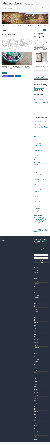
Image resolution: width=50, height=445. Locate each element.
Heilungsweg (17, 43)
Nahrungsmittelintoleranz (39, 228)
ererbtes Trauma (19, 41)
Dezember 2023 (36, 295)
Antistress (21, 39)
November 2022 (36, 311)
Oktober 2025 (36, 272)
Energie (11, 41)
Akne (37, 217)
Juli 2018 (35, 384)
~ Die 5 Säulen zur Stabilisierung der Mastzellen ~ (26, 25)
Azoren (35, 147)
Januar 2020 (36, 358)
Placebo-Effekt (25, 46)
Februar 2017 (36, 411)
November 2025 (36, 270)
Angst (18, 39)
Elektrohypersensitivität (7, 41)
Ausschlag (39, 218)
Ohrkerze (9, 46)
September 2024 (36, 286)
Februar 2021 (36, 339)
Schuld (9, 48)
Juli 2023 (35, 300)
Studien (28, 48)
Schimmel (35, 204)
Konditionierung (7, 44)
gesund (35, 222)
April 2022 (35, 319)
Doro (3, 36)
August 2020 (36, 348)
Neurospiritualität (37, 189)
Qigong (10, 47)
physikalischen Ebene (19, 46)
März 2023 (35, 306)
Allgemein (8, 36)
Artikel (9, 25)
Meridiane (3, 45)
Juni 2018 (35, 386)
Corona (35, 155)
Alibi (16, 39)
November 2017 (36, 397)
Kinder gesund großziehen (38, 182)
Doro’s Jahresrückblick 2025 (39, 110)
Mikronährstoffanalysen (10, 45)
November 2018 (36, 378)
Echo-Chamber (30, 40)
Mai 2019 (35, 369)
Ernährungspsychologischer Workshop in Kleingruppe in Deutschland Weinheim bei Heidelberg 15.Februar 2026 (41, 102)
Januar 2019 (36, 375)
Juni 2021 (35, 333)
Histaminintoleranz (39, 225)
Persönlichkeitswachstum (38, 193)
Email (35, 73)
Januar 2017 (36, 412)
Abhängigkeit (11, 39)
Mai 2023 (35, 303)
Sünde (29, 48)
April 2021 (35, 336)
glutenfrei (39, 222)
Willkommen (4, 25)
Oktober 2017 (36, 398)
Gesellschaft (16, 42)
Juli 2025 (35, 275)
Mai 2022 (35, 317)
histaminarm (40, 223)
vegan (38, 231)
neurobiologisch (22, 45)
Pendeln (12, 46)
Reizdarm (39, 230)
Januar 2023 (36, 309)
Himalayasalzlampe (22, 43)
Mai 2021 (35, 334)
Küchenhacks (37, 201)
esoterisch (5, 42)
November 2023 (36, 297)
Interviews (36, 181)
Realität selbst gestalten (21, 47)
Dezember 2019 (36, 359)
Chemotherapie (15, 40)
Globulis (6, 43)
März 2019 (35, 372)
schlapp (7, 48)
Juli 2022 (35, 314)
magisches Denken (26, 44)
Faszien (8, 42)
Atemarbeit (27, 39)
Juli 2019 (35, 367)
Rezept (42, 230)
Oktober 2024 (36, 284)
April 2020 (35, 353)
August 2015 (36, 439)
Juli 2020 (35, 350)
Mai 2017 (35, 406)
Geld (11, 42)
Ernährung (26, 41)
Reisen (35, 194)
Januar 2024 (36, 294)
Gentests (14, 42)
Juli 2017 (35, 403)
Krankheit (12, 44)
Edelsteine (3, 41)
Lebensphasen (16, 44)
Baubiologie (36, 148)
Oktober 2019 (36, 362)
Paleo (44, 229)
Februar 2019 (36, 373)
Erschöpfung (42, 221)
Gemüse (46, 221)
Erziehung (29, 41)
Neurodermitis (37, 175)
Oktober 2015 (36, 436)
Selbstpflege (11, 48)
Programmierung (6, 47)
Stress (35, 231)
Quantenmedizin (13, 47)
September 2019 (36, 364)
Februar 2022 (36, 322)
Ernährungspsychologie (38, 162)
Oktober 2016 (36, 417)
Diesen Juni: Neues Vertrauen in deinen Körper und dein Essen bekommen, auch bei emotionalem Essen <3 (41, 98)
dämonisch (26, 40)
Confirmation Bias (20, 40)
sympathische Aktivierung (8, 49)
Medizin (30, 44)
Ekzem (39, 220)
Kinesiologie (3, 44)
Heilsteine (12, 43)
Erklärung (23, 41)
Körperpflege (37, 174)
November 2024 (36, 283)
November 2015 (36, 434)
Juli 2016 (35, 422)
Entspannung (42, 220)
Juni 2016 (35, 423)
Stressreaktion (24, 48)
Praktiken (3, 47)
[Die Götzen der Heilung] (17, 52)
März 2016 (35, 428)
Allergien (35, 138)
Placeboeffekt (29, 46)
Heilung (15, 43)
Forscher (10, 42)
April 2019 (35, 370)
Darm (35, 157)
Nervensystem (36, 188)
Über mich (13, 25)
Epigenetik (36, 159)
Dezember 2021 (36, 325)
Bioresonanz (11, 40)
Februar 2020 (36, 356)
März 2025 (35, 280)
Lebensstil (3, 37)
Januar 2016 (36, 431)
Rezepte (35, 196)
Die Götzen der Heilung (8, 34)
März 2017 (35, 409)
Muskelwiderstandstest (17, 45)
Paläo (47, 229)
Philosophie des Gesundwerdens (15, 3)
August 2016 (36, 420)
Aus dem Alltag (13, 36)
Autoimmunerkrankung (38, 219)
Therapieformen (16, 49)
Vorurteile (3, 50)
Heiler (8, 43)
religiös (27, 47)
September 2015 (36, 437)
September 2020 (36, 347)
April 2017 (35, 408)
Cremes (23, 40)
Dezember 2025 (36, 269)
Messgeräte (5, 45)
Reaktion (17, 47)
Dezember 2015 (36, 433)
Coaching (26, 36)
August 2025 (36, 273)
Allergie (40, 217)
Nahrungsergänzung (37, 186)
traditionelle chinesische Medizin (22, 49)
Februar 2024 (36, 292)
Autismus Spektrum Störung (39, 170)
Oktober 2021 (36, 328)
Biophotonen (8, 40)
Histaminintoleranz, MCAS (40, 25)
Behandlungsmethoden (20, 36)
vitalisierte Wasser (28, 49)
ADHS (35, 217)
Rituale (30, 47)
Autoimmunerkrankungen (38, 145)
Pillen (22, 46)
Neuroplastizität (4, 46)
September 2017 (36, 400)
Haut (35, 172)
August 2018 (36, 383)
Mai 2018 (35, 387)
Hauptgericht (37, 199)
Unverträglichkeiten (37, 208)
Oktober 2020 (36, 345)
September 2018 (36, 381)
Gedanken (30, 36)
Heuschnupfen (45, 222)
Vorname (35, 69)
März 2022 (35, 320)
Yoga (7, 50)
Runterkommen (3, 48)
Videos (35, 211)
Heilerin (10, 43)
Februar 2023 (36, 308)
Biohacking (36, 152)
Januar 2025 (36, 281)
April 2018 (35, 389)
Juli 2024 (35, 289)
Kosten (10, 44)
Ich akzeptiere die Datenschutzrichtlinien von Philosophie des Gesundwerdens (41, 77)
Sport (35, 206)
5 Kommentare (13, 50)
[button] (5, 76)
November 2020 (36, 344)
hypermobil (30, 43)
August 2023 (36, 298)
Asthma (35, 218)
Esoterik (3, 42)
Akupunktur (14, 39)
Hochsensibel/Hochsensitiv (38, 179)
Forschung (36, 164)
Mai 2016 (35, 425)
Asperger (45, 217)
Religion (25, 47)
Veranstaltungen (37, 210)
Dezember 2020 (36, 342)
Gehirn (35, 169)
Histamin (35, 177)
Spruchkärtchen (20, 48)
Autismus (42, 218)
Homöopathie (26, 43)
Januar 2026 (36, 267)
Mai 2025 (35, 278)
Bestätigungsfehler (4, 40)
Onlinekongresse (37, 191)
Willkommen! (40, 124)
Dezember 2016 (36, 414)
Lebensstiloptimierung (21, 44)
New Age (7, 46)
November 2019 (36, 361)
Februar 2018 (36, 392)
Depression (36, 220)
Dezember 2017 (36, 395)
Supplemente (3, 49)
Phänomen (14, 46)
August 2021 (36, 331)
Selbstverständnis (16, 48)
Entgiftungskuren (15, 41)
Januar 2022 (36, 323)
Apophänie (24, 39)
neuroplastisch (26, 45)
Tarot (12, 49)
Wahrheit (5, 50)
